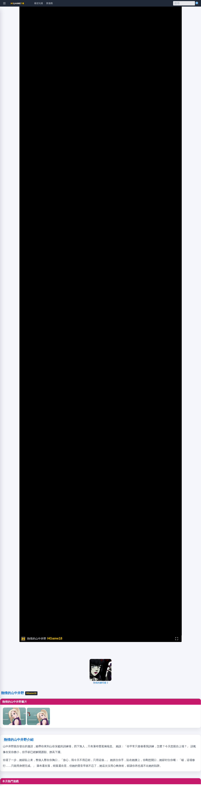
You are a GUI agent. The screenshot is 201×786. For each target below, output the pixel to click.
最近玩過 (38, 3)
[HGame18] (17, 3)
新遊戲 (49, 3)
